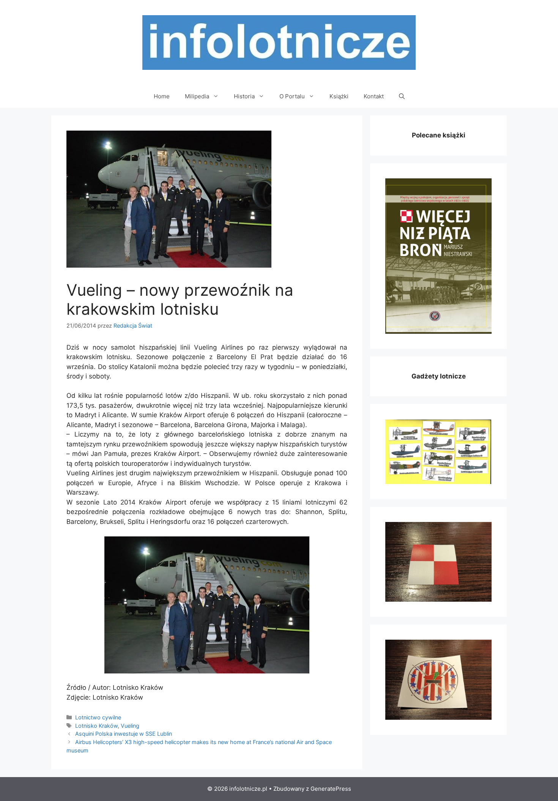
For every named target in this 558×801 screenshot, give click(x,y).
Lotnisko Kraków (96, 725)
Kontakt (374, 96)
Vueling (130, 725)
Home (162, 96)
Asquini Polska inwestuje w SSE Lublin (123, 733)
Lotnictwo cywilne (98, 717)
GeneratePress (331, 788)
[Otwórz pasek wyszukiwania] (401, 96)
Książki (338, 96)
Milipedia (197, 96)
